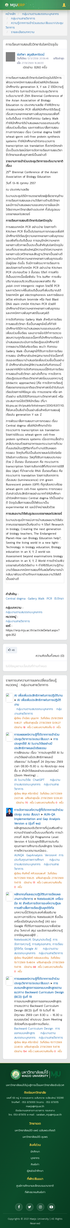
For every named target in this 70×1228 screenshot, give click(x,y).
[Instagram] (40, 1207)
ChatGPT (38, 779)
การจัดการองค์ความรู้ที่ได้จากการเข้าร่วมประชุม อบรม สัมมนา (38, 812)
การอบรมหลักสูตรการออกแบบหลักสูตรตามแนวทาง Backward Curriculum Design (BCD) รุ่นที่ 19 (39, 990)
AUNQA (19, 855)
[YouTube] (51, 1207)
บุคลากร (35, 1158)
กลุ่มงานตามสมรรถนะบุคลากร (40, 14)
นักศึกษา (35, 1152)
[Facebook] (19, 1207)
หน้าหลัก (11, 14)
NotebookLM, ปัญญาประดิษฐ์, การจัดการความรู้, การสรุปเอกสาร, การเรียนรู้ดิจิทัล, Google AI (38, 944)
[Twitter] (29, 1207)
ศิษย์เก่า (35, 1164)
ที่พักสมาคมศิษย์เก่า (35, 1192)
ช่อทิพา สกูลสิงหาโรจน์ (30, 54)
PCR (49, 598)
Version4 (51, 855)
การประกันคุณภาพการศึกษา (38, 857)
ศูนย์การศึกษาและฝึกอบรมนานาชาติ (35, 1186)
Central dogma (16, 598)
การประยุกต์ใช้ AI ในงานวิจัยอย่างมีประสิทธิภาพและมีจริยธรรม (36, 743)
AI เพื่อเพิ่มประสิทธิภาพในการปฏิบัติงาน (38, 695)
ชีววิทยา (59, 598)
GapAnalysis (34, 855)
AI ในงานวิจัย (22, 779)
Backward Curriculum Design (33, 1028)
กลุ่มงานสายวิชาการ (23, 18)
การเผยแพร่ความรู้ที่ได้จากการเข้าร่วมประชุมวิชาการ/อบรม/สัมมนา (37, 736)
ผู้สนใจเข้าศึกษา (35, 1171)
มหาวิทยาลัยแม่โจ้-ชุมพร (35, 1137)
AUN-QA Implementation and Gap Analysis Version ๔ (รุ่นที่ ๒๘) (37, 819)
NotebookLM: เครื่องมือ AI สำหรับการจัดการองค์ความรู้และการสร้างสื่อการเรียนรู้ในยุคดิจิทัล (38, 903)
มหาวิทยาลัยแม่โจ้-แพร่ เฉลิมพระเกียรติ (35, 1130)
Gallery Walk (36, 598)
